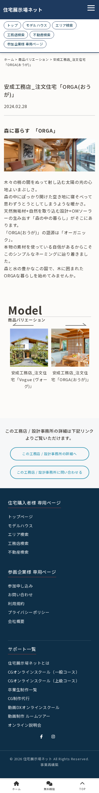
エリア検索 (64, 25)
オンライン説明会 (24, 725)
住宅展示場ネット (19, 10)
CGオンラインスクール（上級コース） (43, 680)
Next (76, 324)
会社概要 (16, 621)
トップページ (20, 516)
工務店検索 (16, 34)
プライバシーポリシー (29, 612)
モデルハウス (36, 25)
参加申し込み (20, 586)
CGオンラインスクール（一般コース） (43, 672)
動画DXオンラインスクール (33, 707)
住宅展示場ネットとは (29, 663)
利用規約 (16, 603)
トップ (12, 25)
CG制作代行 (19, 698)
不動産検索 (41, 34)
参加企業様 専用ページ (25, 43)
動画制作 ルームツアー (29, 716)
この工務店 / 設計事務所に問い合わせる (49, 472)
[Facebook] (41, 736)
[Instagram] (53, 736)
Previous (23, 324)
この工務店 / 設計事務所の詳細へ (49, 453)
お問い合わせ (20, 594)
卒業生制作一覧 (22, 689)
